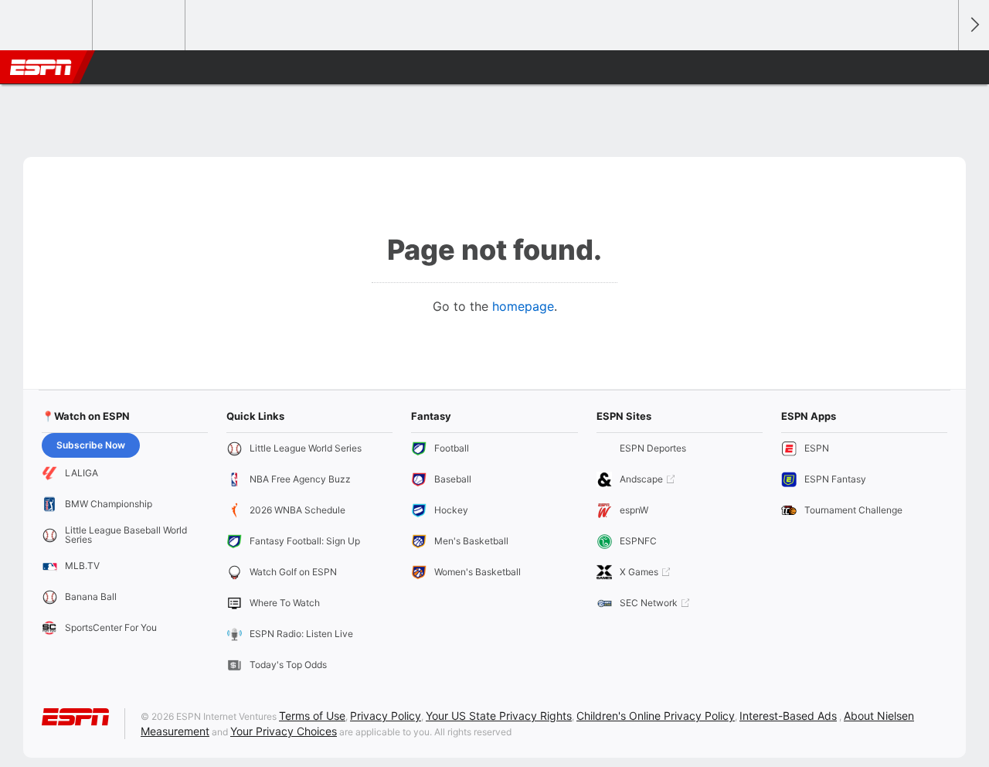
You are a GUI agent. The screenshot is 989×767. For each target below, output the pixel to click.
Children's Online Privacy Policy (655, 715)
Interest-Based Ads (788, 715)
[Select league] (47, 25)
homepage (523, 306)
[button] (939, 67)
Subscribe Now (90, 445)
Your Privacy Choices (283, 731)
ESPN (41, 67)
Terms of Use (312, 715)
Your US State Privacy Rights (499, 715)
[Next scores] (973, 25)
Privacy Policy (385, 715)
